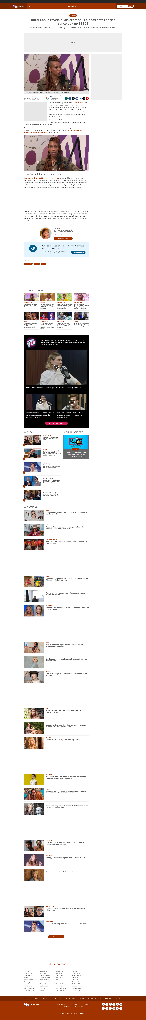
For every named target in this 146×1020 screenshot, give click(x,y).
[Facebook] (55, 234)
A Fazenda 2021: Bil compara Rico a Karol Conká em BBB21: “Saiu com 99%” (64, 325)
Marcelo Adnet (60, 982)
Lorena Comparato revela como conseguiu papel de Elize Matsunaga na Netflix (53, 388)
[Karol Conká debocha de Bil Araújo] (81, 316)
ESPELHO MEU (118, 998)
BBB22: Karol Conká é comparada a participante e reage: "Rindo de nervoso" (30, 325)
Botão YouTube (120, 1005)
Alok (57, 979)
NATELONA (108, 998)
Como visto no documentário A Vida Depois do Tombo (42, 178)
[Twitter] (58, 234)
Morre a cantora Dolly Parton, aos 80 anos (61, 872)
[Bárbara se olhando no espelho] (81, 297)
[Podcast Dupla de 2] (113, 1008)
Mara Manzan (44, 971)
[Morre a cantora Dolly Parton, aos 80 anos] (34, 875)
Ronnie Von (59, 986)
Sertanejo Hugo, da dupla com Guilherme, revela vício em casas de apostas (51, 466)
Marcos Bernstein (45, 977)
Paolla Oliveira (60, 990)
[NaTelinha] (19, 6)
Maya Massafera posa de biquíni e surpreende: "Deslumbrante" (63, 711)
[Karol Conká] (45, 233)
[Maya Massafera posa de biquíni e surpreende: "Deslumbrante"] (34, 713)
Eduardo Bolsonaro (29, 990)
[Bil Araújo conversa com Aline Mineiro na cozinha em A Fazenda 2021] (64, 316)
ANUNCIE (86, 1004)
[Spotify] (68, 234)
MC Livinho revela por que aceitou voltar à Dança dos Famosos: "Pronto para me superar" (66, 777)
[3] (32, 467)
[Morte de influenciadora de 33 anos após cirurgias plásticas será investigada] (34, 647)
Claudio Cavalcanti (45, 975)
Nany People (43, 990)
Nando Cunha (28, 986)
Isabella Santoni (76, 975)
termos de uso (45, 253)
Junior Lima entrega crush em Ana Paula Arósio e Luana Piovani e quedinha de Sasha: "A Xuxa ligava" (52, 453)
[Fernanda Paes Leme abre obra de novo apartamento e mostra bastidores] (34, 596)
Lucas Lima (75, 971)
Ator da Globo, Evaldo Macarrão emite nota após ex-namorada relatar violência (65, 843)
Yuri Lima (42, 988)
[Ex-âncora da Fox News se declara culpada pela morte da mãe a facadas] (34, 610)
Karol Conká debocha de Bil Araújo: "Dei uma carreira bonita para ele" (81, 324)
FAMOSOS (53, 998)
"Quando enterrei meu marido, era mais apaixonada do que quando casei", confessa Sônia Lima (40, 415)
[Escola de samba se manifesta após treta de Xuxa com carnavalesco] (34, 662)
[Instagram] (61, 234)
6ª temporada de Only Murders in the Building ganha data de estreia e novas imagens (50, 495)
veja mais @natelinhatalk (56, 423)
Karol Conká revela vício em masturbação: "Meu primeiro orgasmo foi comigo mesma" (64, 306)
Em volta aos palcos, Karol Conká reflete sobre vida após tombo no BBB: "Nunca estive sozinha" (47, 325)
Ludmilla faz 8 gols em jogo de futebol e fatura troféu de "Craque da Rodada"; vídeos (67, 579)
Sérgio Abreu (75, 979)
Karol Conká (79, 103)
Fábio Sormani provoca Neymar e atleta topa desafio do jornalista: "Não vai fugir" (67, 806)
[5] (32, 495)
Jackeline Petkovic (45, 979)
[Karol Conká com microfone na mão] (47, 297)
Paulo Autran (28, 973)
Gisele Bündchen (77, 984)
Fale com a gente (65, 1006)
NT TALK (62, 998)
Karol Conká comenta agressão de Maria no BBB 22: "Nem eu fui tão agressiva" (47, 306)
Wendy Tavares (76, 988)
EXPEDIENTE (74, 1004)
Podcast (37, 264)
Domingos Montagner (30, 988)
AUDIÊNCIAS (72, 998)
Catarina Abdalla (29, 975)
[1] (32, 439)
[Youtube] (64, 234)
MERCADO (90, 998)
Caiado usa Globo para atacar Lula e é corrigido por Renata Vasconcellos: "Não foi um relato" (51, 481)
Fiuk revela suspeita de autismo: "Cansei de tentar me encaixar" (66, 674)
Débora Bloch (44, 984)
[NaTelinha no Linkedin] (110, 1008)
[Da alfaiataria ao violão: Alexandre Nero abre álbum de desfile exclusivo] (34, 515)
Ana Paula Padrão (77, 986)
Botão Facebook (110, 1005)
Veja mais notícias (63, 238)
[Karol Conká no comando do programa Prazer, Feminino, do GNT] (31, 297)
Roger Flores (43, 973)
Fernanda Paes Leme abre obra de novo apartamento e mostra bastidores (67, 594)
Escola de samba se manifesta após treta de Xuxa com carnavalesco (66, 660)
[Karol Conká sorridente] (64, 297)
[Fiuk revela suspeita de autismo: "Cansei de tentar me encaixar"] (34, 676)
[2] (32, 453)
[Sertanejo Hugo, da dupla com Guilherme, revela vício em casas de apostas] (34, 926)
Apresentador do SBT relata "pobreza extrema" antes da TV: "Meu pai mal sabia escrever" (70, 415)
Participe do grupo (78, 252)
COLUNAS (81, 998)
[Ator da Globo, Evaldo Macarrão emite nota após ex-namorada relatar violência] (34, 845)
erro (87, 98)
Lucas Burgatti (76, 990)
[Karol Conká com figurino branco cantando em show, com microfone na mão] (47, 316)
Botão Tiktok (103, 1005)
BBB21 (43, 264)
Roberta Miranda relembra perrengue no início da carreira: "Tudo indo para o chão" (65, 528)
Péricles (26, 977)
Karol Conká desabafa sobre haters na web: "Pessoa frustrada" (30, 305)
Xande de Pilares (60, 984)
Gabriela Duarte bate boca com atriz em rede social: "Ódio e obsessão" (51, 438)
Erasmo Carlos (76, 973)
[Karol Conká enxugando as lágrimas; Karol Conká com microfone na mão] (31, 316)
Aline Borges (27, 982)
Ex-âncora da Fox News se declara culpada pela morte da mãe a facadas (67, 608)
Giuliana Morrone (45, 986)
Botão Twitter (113, 1005)
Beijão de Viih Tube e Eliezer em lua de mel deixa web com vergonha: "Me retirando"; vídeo (66, 792)
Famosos (71, 6)
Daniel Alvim (59, 971)
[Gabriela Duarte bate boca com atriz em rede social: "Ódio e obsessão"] (34, 911)
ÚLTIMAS (26, 998)
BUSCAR (130, 6)
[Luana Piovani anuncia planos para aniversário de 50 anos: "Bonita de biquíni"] (34, 860)
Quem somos (61, 1004)
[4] (32, 481)
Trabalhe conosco (80, 1006)
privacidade (53, 253)
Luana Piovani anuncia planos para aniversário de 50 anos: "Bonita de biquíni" (65, 858)
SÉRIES (99, 998)
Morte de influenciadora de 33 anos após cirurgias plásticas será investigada (64, 645)
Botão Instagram (117, 1005)
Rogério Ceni (75, 977)
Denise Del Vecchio (77, 982)
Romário (26, 971)
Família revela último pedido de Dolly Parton (63, 740)
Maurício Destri (60, 973)
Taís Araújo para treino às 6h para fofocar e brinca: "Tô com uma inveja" (66, 542)
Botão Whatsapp (106, 1005)
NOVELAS (44, 998)
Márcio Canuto (60, 975)
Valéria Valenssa (28, 984)
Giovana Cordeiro (61, 988)
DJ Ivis (41, 982)
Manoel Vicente (28, 979)
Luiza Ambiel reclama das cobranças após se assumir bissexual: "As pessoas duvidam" (66, 726)
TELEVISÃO (35, 998)
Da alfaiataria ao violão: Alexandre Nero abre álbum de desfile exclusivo (67, 513)
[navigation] (29, 6)
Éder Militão (59, 977)
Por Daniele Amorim (30, 97)
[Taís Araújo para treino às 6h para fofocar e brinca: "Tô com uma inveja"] (34, 544)
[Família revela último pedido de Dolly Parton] (34, 742)
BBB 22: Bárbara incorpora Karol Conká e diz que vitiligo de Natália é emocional (81, 306)
